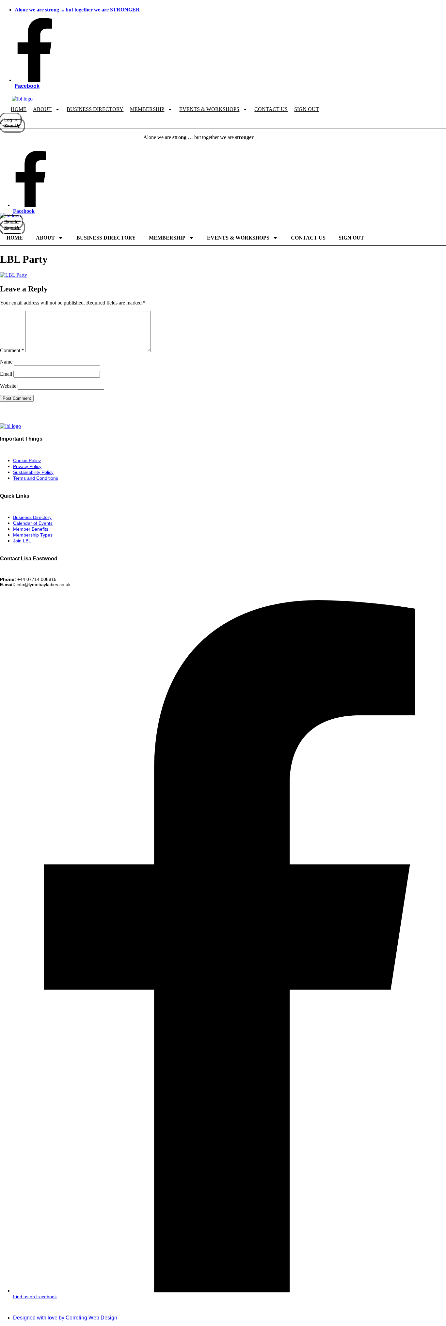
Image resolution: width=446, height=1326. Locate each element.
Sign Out (306, 109)
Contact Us (271, 109)
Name (6, 362)
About (42, 109)
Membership (147, 109)
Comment (12, 350)
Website (8, 386)
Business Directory (95, 109)
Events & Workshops (209, 109)
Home (18, 109)
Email (6, 374)
